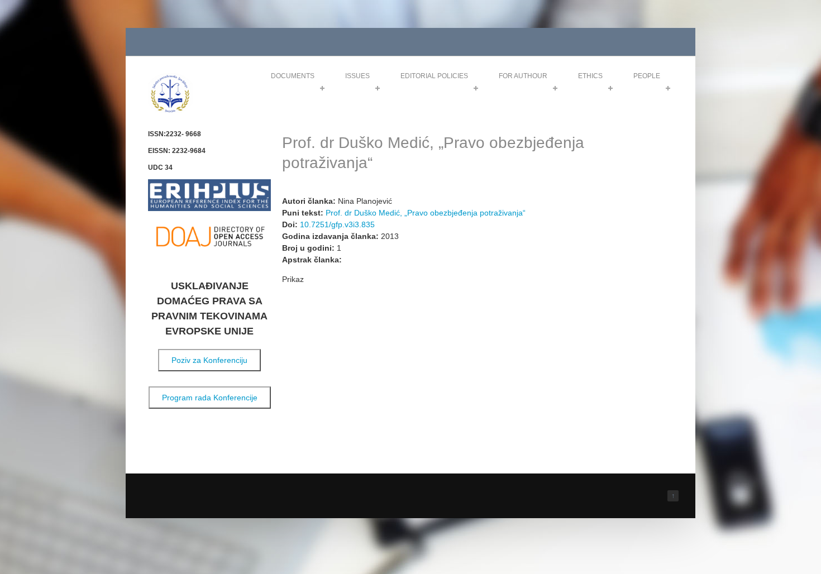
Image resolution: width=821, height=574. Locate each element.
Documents (292, 76)
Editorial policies (434, 76)
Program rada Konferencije (209, 397)
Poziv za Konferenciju (209, 360)
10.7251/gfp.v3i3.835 (337, 224)
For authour (523, 76)
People (646, 76)
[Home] (170, 111)
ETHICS (590, 76)
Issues (357, 76)
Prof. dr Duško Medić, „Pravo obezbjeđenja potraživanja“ (426, 212)
